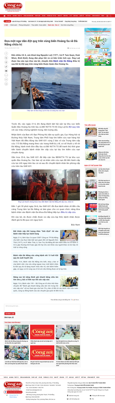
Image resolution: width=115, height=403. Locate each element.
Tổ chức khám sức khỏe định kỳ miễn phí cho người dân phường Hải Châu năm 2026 (67, 363)
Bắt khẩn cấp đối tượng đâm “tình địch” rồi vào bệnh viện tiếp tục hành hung (103, 132)
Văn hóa (65, 15)
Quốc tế (82, 15)
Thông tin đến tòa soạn (98, 395)
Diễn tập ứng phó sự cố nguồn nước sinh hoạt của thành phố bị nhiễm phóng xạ (104, 231)
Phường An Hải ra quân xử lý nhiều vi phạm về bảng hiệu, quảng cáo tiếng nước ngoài (103, 195)
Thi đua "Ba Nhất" (48, 21)
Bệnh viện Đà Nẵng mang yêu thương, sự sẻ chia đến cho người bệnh (16, 342)
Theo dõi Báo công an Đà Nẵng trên (61, 299)
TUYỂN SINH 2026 (71, 21)
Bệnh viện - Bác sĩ (53, 25)
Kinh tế (60, 15)
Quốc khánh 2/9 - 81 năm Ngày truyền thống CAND (29, 21)
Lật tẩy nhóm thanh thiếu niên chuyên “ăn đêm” (103, 171)
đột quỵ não (74, 127)
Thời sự (9, 15)
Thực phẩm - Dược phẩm (38, 25)
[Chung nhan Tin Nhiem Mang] (13, 396)
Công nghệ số (96, 15)
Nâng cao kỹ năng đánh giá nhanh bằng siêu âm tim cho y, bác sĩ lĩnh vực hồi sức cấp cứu (104, 155)
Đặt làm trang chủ (74, 395)
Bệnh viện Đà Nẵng (62, 61)
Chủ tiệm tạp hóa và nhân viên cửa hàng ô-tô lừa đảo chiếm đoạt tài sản (104, 183)
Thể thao (88, 15)
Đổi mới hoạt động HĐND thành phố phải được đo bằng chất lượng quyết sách (103, 207)
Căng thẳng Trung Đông (60, 21)
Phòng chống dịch (24, 25)
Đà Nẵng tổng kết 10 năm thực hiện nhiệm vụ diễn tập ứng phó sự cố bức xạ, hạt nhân (104, 220)
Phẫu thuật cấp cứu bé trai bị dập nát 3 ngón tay (41, 342)
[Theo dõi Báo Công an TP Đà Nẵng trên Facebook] (13, 392)
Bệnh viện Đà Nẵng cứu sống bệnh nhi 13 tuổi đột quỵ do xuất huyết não (104, 143)
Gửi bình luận (9, 313)
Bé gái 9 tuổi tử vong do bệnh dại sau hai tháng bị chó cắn (42, 362)
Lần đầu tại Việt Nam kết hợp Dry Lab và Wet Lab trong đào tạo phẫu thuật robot (16, 362)
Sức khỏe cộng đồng (67, 25)
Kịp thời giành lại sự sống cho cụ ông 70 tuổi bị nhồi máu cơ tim (67, 342)
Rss (93, 399)
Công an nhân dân (28, 15)
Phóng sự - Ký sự (51, 15)
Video (102, 15)
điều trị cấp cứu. (68, 212)
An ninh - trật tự (17, 15)
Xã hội (43, 15)
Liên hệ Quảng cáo (74, 399)
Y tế (70, 15)
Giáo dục (75, 15)
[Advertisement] (68, 6)
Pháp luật (37, 15)
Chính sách (13, 25)
